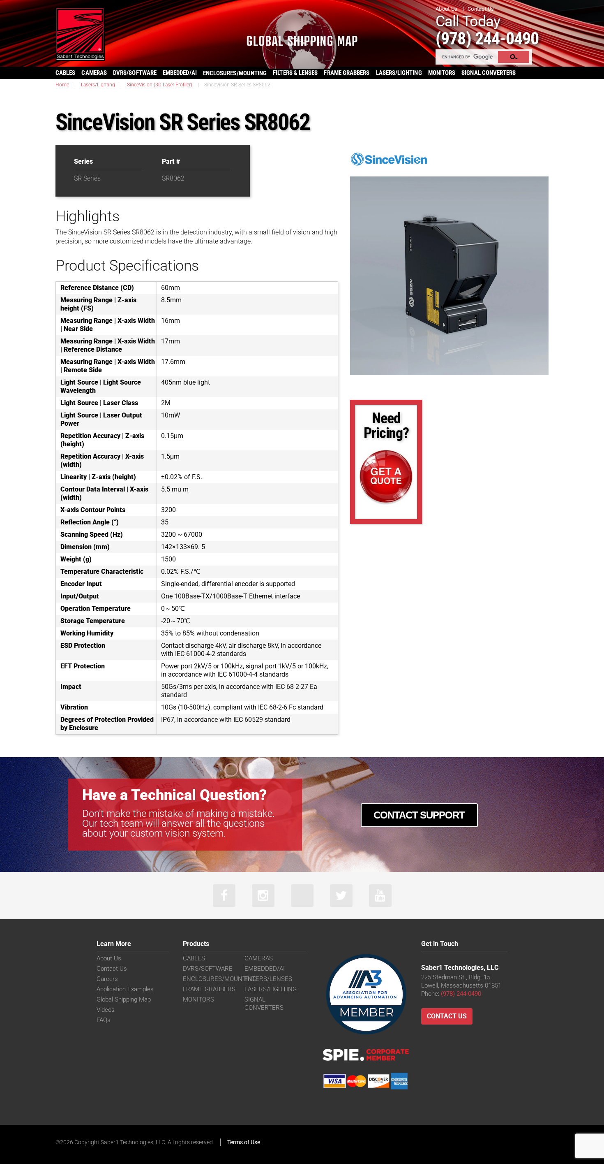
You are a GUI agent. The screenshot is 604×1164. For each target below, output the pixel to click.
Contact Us (481, 9)
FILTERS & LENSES (295, 73)
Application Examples (125, 989)
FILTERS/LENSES (268, 979)
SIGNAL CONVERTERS (488, 73)
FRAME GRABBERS (346, 73)
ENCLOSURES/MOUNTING (219, 979)
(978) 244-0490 (487, 38)
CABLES (65, 73)
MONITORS (442, 73)
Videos (106, 1009)
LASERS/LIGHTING (399, 73)
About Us (446, 9)
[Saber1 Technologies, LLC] (80, 33)
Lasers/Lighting (98, 85)
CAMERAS (94, 73)
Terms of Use (243, 1142)
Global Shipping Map (124, 999)
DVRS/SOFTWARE (135, 73)
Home (62, 85)
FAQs (104, 1020)
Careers (107, 979)
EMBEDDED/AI (180, 73)
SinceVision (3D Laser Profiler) (159, 85)
